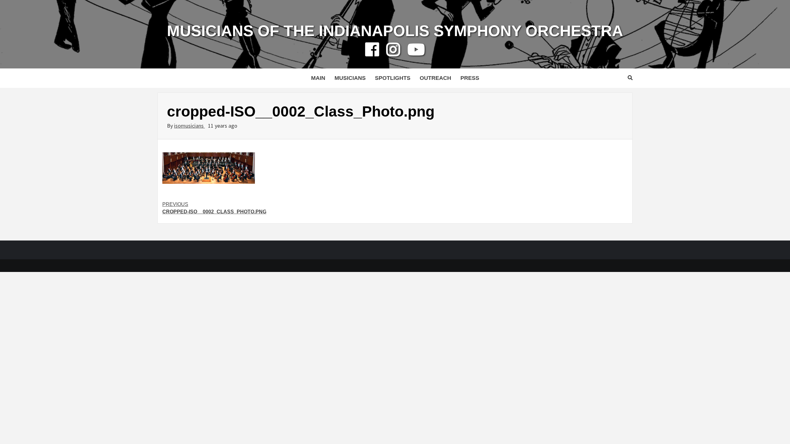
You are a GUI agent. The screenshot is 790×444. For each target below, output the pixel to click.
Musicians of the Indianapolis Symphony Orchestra (395, 30)
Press (469, 78)
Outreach (435, 78)
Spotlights (392, 78)
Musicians (350, 78)
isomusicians (189, 125)
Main (318, 78)
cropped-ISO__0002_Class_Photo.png (214, 208)
